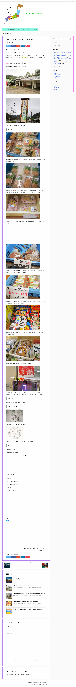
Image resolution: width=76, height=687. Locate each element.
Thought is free (44, 684)
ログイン (54, 84)
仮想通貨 (54, 77)
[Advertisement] (26, 234)
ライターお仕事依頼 (56, 76)
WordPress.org (55, 89)
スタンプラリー (39, 548)
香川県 (44, 548)
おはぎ (32, 548)
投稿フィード (55, 86)
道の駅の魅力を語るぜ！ (17, 578)
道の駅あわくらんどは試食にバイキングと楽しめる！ (23, 585)
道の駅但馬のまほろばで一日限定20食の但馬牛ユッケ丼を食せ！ (26, 601)
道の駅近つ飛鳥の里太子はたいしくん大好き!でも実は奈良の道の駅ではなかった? (29, 593)
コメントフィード (56, 87)
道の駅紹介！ (27, 548)
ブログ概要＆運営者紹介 (57, 74)
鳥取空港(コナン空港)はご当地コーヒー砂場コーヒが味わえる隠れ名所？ (27, 609)
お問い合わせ (55, 73)
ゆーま (44, 550)
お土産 (35, 548)
